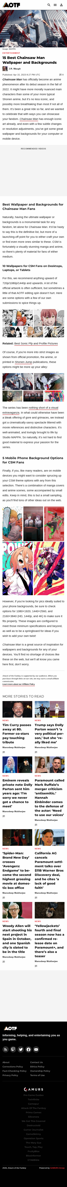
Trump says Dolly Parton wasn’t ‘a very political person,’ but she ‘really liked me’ (49, 733)
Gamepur (33, 1103)
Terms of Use (37, 1075)
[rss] (5, 1049)
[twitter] (20, 1049)
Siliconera (33, 1116)
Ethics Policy (37, 1066)
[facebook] (28, 1049)
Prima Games (33, 1112)
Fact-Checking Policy (14, 1071)
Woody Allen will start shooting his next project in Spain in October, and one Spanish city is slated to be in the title (17, 939)
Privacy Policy (10, 1075)
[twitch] (13, 1049)
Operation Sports (33, 1138)
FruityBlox (33, 1151)
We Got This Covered (33, 1121)
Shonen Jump (23, 362)
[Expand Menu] (55, 5)
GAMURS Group (57, 1168)
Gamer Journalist (33, 1129)
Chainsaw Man (29, 119)
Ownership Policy (40, 1071)
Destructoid (33, 1125)
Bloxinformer (33, 1155)
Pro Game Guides (33, 1095)
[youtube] (36, 1049)
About (6, 1062)
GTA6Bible (33, 1160)
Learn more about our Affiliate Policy (18, 684)
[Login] (61, 5)
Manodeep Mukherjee (13, 747)
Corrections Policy (12, 1066)
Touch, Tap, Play (33, 1147)
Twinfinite (33, 1099)
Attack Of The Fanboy (33, 1108)
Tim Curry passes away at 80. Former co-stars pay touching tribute (16, 733)
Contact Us (36, 1062)
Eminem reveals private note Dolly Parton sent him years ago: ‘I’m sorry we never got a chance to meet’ (17, 793)
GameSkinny (33, 1134)
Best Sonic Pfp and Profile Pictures (36, 343)
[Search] (49, 5)
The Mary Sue (33, 1142)
